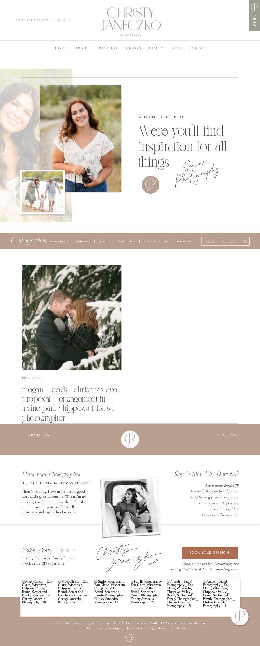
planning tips (156, 241)
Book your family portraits (218, 503)
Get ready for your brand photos (214, 491)
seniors (83, 241)
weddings (126, 241)
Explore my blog (226, 509)
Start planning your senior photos (213, 497)
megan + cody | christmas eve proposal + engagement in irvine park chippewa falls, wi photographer (69, 403)
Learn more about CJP (221, 485)
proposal (32, 378)
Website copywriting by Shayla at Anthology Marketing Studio (135, 628)
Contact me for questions (220, 515)
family (104, 241)
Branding (59, 241)
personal (184, 241)
